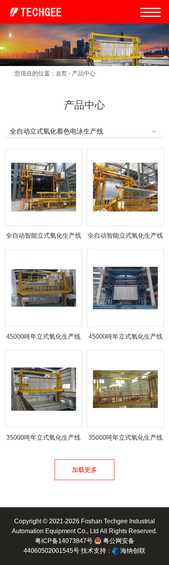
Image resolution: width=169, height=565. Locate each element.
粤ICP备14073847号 (64, 540)
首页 (61, 73)
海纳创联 (132, 550)
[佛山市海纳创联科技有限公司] (115, 550)
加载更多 (84, 469)
